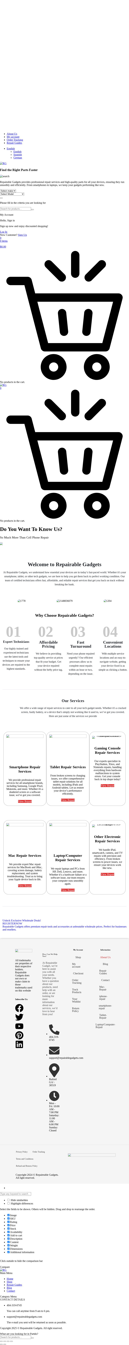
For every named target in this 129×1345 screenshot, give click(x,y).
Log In (3, 231)
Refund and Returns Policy (26, 1166)
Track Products (76, 991)
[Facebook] (19, 1008)
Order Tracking (15, 139)
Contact (105, 980)
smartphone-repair (105, 1007)
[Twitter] (19, 1017)
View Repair (25, 801)
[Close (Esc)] (11, 1341)
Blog (105, 964)
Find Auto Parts (1, 198)
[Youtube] (19, 1026)
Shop (78, 957)
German (17, 157)
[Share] (8, 1341)
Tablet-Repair (103, 1016)
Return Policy (75, 1009)
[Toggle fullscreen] (4, 1341)
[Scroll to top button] (123, 1330)
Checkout (78, 973)
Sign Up (22, 234)
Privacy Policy (22, 1152)
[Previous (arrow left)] (1, 1344)
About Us (12, 133)
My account (13, 136)
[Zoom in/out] (1, 1341)
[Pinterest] (19, 1035)
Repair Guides (14, 142)
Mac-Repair (102, 988)
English (11, 148)
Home (10, 1278)
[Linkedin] (19, 1044)
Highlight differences (21, 1203)
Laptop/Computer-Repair (105, 1026)
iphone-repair (103, 997)
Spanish (17, 154)
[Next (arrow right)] (4, 1344)
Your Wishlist (76, 1000)
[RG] (3, 163)
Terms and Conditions (24, 1159)
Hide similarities (19, 1200)
